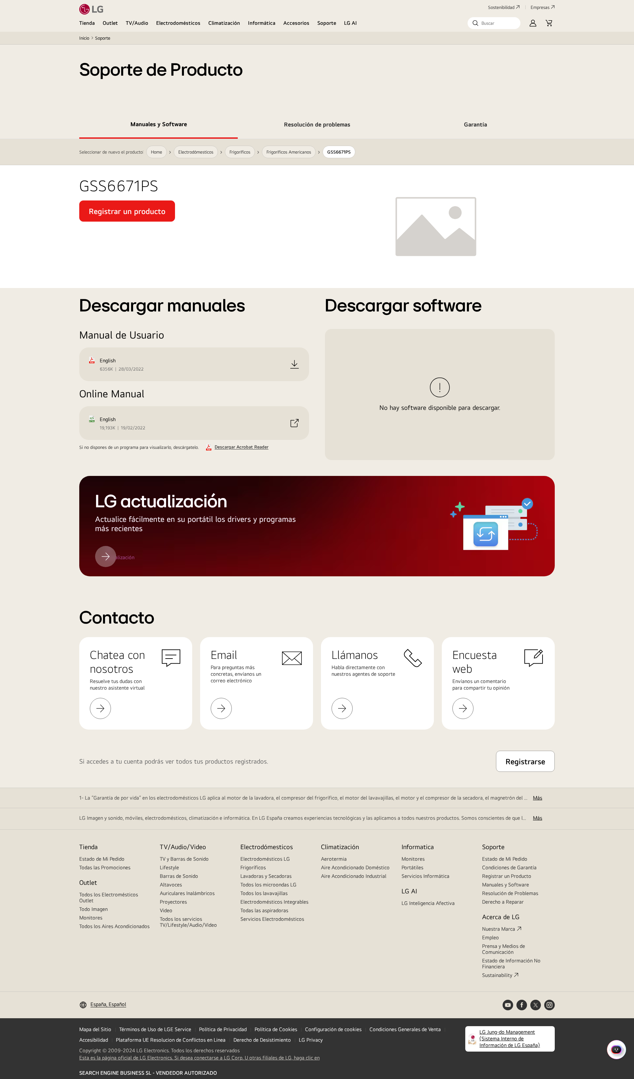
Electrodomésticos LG (265, 859)
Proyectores (173, 902)
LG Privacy (311, 1040)
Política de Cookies (276, 1029)
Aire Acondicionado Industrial (353, 876)
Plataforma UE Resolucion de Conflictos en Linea (171, 1040)
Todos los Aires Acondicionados (114, 926)
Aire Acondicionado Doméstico (355, 867)
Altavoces (171, 884)
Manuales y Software (505, 884)
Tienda (87, 23)
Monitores (90, 918)
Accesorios (296, 23)
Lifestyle (169, 867)
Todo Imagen (93, 909)
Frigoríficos (253, 867)
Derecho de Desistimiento (262, 1040)
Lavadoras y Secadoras (266, 876)
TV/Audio (137, 23)
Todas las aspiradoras (264, 910)
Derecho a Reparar (503, 902)
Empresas (540, 7)
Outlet (110, 23)
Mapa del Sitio (95, 1029)
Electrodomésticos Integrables (274, 902)
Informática (261, 23)
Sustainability (497, 975)
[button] (494, 23)
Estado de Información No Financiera (511, 963)
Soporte (326, 23)
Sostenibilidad (501, 7)
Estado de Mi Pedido (101, 859)
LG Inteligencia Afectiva (428, 903)
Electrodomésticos (178, 23)
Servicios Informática (425, 876)
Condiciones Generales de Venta (405, 1029)
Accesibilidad (93, 1040)
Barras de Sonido (179, 876)
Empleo (490, 937)
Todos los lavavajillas (264, 893)
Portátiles (412, 867)
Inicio (84, 38)
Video (166, 910)
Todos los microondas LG (268, 884)
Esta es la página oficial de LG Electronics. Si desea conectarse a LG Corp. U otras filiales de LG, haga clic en (199, 1058)
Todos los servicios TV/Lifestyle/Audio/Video (188, 922)
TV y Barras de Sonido (184, 859)
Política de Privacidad (223, 1029)
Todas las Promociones (104, 867)
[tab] (158, 125)
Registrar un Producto (506, 876)
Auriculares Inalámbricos (187, 893)
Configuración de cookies (333, 1029)
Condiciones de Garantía (509, 867)
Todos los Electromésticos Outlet (108, 897)
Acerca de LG (500, 916)
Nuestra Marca (498, 929)
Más (537, 798)
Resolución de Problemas (510, 893)
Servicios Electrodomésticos (272, 919)
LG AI (350, 23)
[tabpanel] (317, 357)
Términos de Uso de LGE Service (155, 1029)
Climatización (224, 23)
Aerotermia (334, 859)
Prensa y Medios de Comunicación (503, 949)
